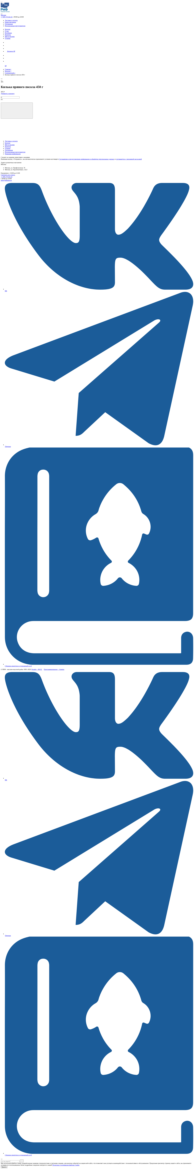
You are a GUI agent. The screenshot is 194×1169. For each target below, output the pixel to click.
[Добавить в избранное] (17, 111)
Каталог (7, 29)
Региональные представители (15, 26)
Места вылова (10, 36)
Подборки (8, 33)
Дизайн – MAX (36, 669)
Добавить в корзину (8, 93)
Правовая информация (13, 154)
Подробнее (4, 138)
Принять (4, 1167)
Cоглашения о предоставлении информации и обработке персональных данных (86, 159)
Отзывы (7, 38)
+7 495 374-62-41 (6, 17)
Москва (3, 15)
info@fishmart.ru (6, 180)
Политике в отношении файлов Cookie (65, 1165)
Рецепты (8, 35)
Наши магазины (10, 22)
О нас (7, 31)
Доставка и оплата (11, 20)
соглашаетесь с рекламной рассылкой (129, 159)
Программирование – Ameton (54, 669)
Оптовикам (9, 24)
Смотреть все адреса (8, 175)
